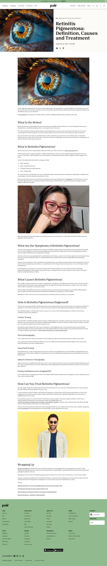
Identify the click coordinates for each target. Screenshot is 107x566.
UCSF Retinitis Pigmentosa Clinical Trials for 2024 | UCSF (33, 489)
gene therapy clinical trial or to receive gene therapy (53, 330)
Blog (57, 18)
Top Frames (21, 6)
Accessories (29, 6)
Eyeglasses (5, 6)
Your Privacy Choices (39, 560)
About (89, 6)
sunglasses (25, 408)
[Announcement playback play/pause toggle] (106, 1)
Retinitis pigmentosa (23, 468)
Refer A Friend (81, 6)
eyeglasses (69, 179)
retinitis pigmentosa (70, 150)
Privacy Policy (28, 560)
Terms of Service (19, 560)
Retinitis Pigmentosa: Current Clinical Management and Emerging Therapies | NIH (40, 486)
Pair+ (36, 6)
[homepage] (53, 6)
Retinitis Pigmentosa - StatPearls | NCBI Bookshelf (31, 495)
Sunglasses (13, 6)
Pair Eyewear (22, 114)
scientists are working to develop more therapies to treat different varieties (38, 402)
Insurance (73, 6)
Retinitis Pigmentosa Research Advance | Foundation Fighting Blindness (37, 492)
